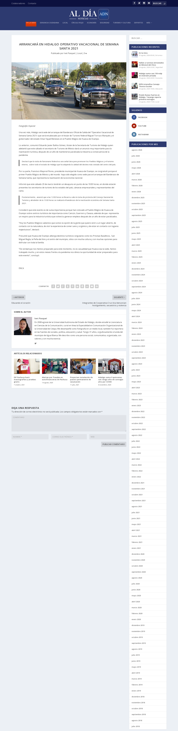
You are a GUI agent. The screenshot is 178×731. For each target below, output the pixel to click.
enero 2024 (136, 334)
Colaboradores (18, 3)
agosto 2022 (137, 435)
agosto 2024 (137, 292)
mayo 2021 (136, 524)
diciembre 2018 (138, 696)
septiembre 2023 (139, 358)
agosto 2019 (137, 649)
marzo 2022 (137, 465)
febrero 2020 (137, 613)
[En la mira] (135, 55)
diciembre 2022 (138, 411)
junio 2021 (136, 518)
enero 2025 (136, 263)
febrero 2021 (137, 542)
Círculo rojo (77, 23)
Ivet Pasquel (69, 53)
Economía (91, 23)
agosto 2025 (137, 221)
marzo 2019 (137, 679)
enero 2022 (136, 477)
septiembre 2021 (139, 500)
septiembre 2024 (139, 286)
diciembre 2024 (138, 269)
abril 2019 (136, 673)
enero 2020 (136, 619)
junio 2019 (136, 661)
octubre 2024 (137, 281)
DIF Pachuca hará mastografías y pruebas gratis (25, 379)
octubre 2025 (137, 209)
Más (148, 23)
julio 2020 (136, 584)
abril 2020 (136, 601)
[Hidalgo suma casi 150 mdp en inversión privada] (135, 75)
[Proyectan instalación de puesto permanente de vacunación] (83, 366)
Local (65, 23)
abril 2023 (136, 387)
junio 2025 (136, 233)
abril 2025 (136, 245)
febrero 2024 (137, 328)
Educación (159, 89)
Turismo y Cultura (122, 23)
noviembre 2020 (138, 560)
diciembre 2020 (138, 554)
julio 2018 (136, 726)
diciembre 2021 (138, 483)
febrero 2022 (137, 471)
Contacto (32, 3)
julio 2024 (136, 298)
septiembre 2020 (139, 572)
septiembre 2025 (139, 215)
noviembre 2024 (138, 275)
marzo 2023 (137, 393)
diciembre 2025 (138, 197)
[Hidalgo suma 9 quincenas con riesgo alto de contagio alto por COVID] (111, 366)
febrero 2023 (137, 399)
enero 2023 (136, 405)
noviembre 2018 (138, 702)
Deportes (138, 23)
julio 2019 (136, 655)
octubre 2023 (137, 352)
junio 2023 (136, 376)
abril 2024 (136, 316)
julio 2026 (136, 156)
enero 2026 (136, 191)
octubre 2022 (137, 423)
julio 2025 (136, 227)
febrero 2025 (137, 257)
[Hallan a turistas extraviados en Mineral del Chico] (135, 64)
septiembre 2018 (139, 714)
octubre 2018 (137, 708)
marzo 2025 (137, 251)
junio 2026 (136, 162)
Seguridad (104, 23)
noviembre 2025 (138, 203)
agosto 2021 (137, 506)
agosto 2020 (137, 578)
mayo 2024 (136, 310)
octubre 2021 (137, 494)
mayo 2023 (136, 382)
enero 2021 (136, 548)
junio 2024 (136, 304)
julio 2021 (136, 512)
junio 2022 (136, 447)
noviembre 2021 (138, 489)
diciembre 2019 (138, 625)
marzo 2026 (137, 179)
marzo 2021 (137, 536)
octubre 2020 (137, 566)
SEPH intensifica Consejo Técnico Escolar (149, 85)
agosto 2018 (137, 720)
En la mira (31, 23)
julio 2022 (136, 441)
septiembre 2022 (139, 429)
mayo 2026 (136, 168)
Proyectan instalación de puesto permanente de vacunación (81, 379)
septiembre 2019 (139, 643)
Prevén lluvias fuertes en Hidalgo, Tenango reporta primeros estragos (150, 97)
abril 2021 (136, 530)
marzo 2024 (137, 322)
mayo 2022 (136, 453)
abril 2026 (136, 174)
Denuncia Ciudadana (49, 23)
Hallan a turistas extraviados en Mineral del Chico (151, 64)
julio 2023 (136, 370)
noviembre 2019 (138, 631)
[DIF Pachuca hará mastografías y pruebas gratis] (27, 366)
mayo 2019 (136, 667)
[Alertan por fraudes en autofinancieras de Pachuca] (55, 366)
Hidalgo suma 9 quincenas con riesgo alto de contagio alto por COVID (110, 379)
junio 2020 (136, 589)
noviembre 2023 (138, 346)
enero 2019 (136, 691)
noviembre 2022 (138, 417)
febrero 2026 (137, 185)
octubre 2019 (137, 637)
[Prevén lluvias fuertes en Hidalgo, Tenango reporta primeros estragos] (135, 97)
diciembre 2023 (138, 340)
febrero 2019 (137, 685)
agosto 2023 (137, 364)
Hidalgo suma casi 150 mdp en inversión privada (150, 74)
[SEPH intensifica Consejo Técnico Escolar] (135, 86)
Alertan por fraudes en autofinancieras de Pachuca (54, 378)
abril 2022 (136, 459)
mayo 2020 (136, 595)
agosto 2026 (137, 150)
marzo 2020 (137, 607)
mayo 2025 (136, 239)
